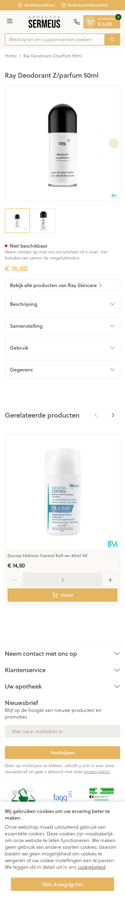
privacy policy (96, 772)
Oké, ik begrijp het (62, 884)
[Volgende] (114, 143)
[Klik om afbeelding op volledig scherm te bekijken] (62, 143)
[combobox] (55, 39)
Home (11, 56)
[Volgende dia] (113, 415)
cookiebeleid (92, 867)
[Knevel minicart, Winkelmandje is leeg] (90, 21)
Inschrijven (62, 752)
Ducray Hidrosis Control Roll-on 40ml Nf (47, 556)
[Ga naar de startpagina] (44, 22)
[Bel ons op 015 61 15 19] (77, 22)
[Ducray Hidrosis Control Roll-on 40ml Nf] (62, 492)
